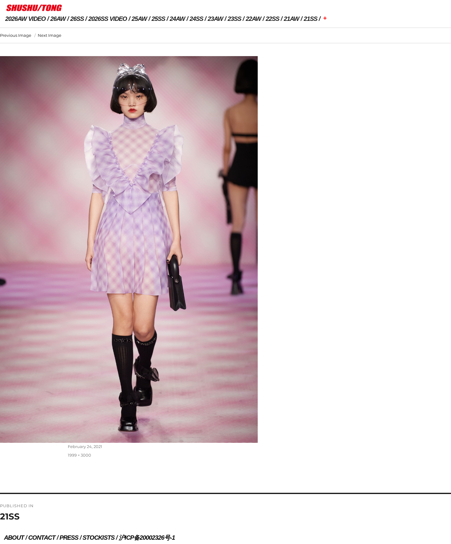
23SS (234, 18)
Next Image (49, 35)
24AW (177, 18)
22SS (272, 18)
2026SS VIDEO (107, 18)
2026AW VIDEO (25, 18)
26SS (77, 18)
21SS (310, 18)
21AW (291, 18)
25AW (139, 18)
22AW (253, 18)
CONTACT (41, 537)
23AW (215, 18)
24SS (196, 18)
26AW (58, 18)
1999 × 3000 (79, 455)
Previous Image (15, 35)
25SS (158, 18)
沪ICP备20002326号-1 (147, 537)
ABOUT (14, 537)
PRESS (69, 537)
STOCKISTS (98, 537)
